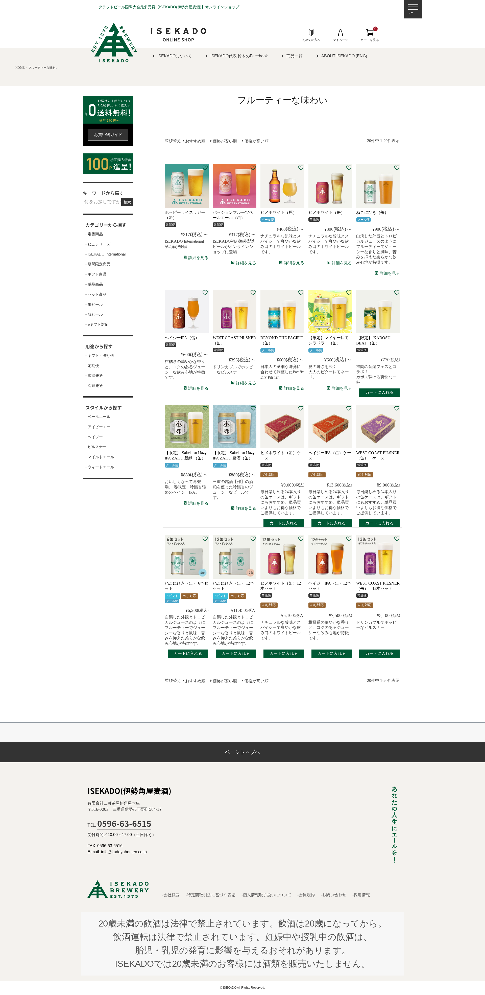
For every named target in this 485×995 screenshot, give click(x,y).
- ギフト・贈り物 (99, 356)
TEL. (119, 824)
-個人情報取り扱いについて (266, 895)
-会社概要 (171, 895)
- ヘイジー (94, 437)
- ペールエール (97, 417)
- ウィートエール (99, 467)
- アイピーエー (97, 427)
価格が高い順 (256, 141)
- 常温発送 (94, 376)
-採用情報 (361, 895)
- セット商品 (96, 294)
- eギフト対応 (97, 324)
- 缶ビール (94, 305)
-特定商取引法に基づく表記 (210, 895)
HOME (20, 68)
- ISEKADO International (105, 254)
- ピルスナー (96, 447)
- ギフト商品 (96, 274)
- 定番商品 (94, 234)
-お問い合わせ (333, 895)
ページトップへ (242, 752)
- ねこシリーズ (97, 244)
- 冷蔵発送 (94, 386)
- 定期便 (92, 366)
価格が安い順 (225, 141)
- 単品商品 (94, 284)
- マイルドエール (99, 457)
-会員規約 (306, 895)
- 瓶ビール (94, 314)
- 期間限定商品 (97, 264)
